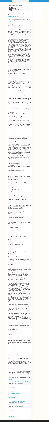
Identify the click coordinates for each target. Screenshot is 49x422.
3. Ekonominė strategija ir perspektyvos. (14, 9)
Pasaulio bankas (11, 10)
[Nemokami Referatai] (9, 1)
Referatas (13, 5)
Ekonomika (10, 5)
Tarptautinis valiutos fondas (12, 8)
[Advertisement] (37, 11)
